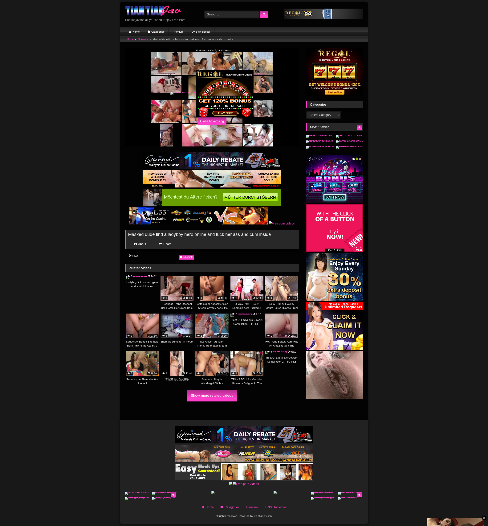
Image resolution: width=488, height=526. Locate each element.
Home (136, 31)
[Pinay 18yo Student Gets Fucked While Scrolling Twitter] (350, 493)
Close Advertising (212, 121)
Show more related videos (212, 395)
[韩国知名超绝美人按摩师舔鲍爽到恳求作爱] (349, 147)
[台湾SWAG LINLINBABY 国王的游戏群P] (164, 493)
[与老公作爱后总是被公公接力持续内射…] (320, 141)
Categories (158, 31)
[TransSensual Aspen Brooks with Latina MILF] (323, 493)
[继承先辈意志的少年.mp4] (137, 493)
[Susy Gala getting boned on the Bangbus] (164, 498)
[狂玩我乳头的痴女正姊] (349, 141)
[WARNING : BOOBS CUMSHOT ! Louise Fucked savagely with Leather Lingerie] (137, 498)
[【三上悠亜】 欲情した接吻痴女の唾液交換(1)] (320, 136)
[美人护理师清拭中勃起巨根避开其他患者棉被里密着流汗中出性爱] (320, 147)
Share (167, 244)
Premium (178, 31)
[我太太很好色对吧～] (349, 136)
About (141, 244)
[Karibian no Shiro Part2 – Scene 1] (350, 498)
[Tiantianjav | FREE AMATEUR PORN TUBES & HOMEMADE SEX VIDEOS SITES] (153, 11)
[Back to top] (476, 514)
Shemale (143, 39)
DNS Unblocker (201, 31)
